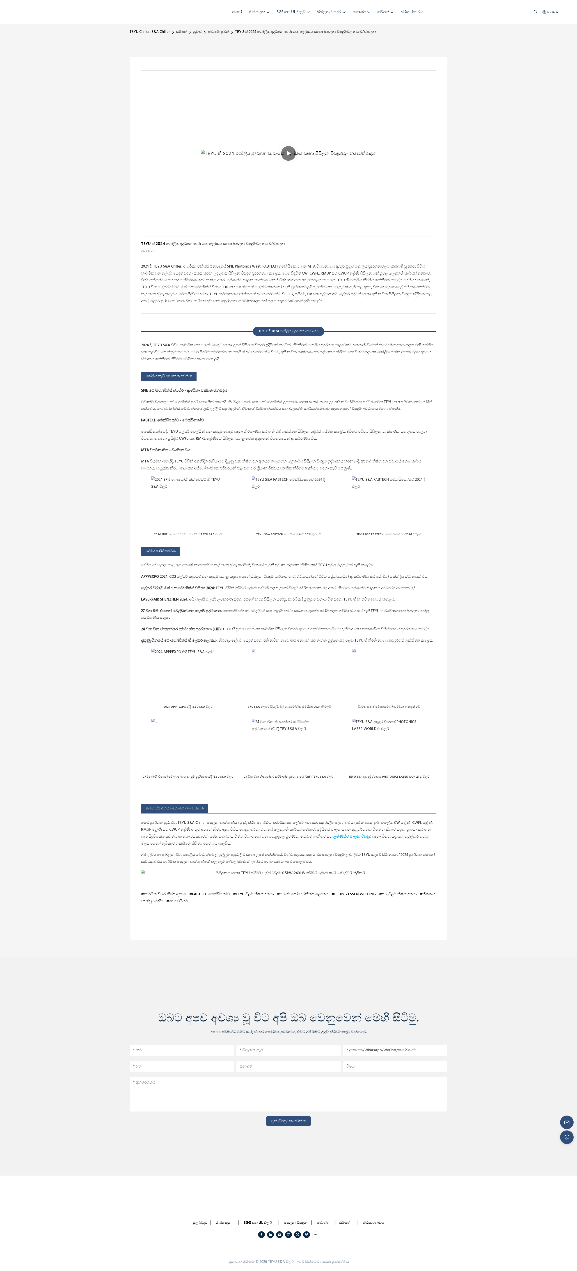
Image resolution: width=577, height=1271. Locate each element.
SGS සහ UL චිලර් (257, 1222)
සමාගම (323, 1222)
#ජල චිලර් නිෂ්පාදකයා (398, 894)
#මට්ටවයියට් (177, 901)
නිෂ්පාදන (223, 1222)
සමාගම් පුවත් (218, 32)
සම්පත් (181, 32)
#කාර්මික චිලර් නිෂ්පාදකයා (163, 894)
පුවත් (197, 32)
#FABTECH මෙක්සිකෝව (209, 894)
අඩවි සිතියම (306, 1262)
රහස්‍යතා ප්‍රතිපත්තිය (333, 1262)
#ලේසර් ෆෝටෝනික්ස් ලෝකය (302, 894)
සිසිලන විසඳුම (295, 1222)
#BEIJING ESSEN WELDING (354, 894)
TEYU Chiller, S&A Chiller (150, 32)
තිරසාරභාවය (373, 1222)
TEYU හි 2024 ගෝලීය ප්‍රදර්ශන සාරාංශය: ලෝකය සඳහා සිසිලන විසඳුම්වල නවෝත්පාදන (305, 32)
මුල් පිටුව (200, 1222)
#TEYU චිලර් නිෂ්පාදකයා (253, 894)
